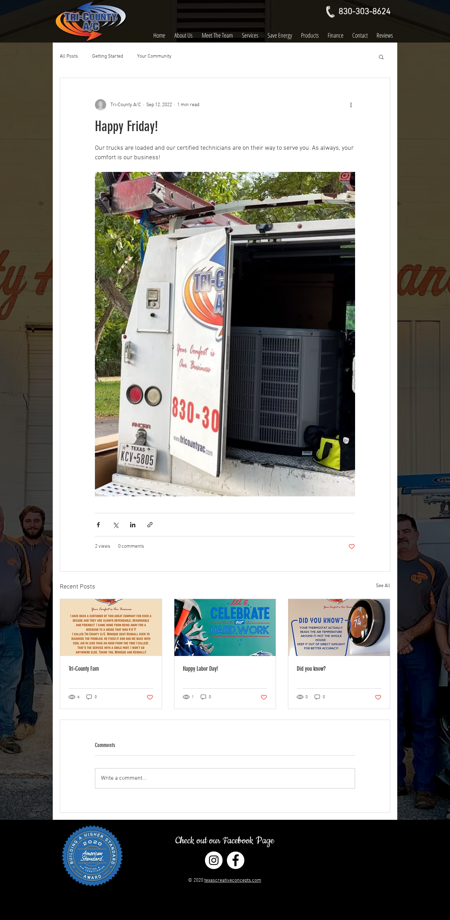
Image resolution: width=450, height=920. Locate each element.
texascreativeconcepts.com (232, 880)
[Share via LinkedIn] (132, 524)
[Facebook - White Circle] (235, 860)
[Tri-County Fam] (111, 627)
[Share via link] (150, 524)
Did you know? (311, 669)
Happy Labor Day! (200, 669)
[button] (381, 56)
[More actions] (351, 105)
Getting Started (107, 56)
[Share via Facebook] (98, 524)
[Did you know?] (339, 627)
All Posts (69, 56)
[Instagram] (214, 860)
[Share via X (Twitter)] (115, 524)
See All (383, 586)
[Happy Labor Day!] (225, 627)
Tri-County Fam (84, 669)
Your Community (154, 56)
